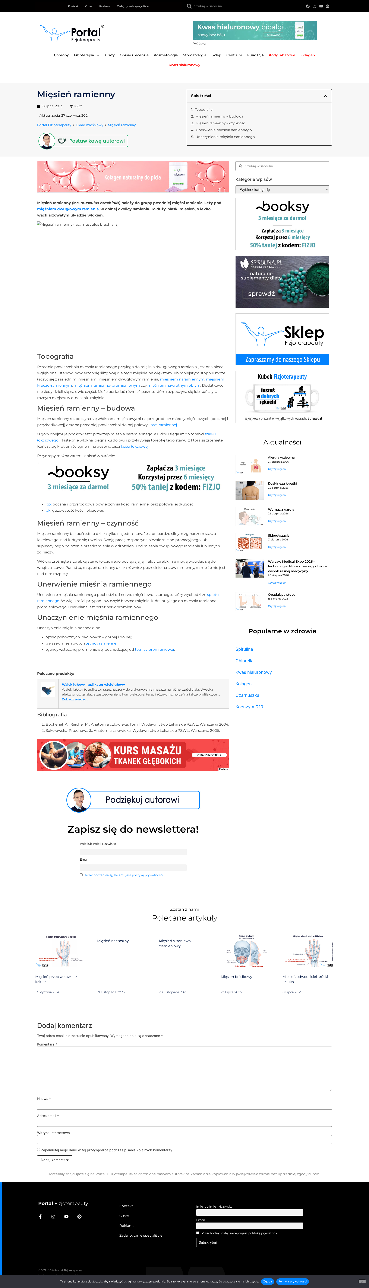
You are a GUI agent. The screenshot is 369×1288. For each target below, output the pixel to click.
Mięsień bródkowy (236, 977)
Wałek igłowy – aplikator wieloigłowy (93, 684)
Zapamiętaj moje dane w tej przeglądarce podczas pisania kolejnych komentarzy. (107, 1150)
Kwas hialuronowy (254, 672)
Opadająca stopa (282, 594)
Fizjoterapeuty (63, 1203)
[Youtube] (321, 6)
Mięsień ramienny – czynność (220, 123)
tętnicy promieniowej (154, 649)
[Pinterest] (327, 6)
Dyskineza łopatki (282, 483)
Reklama (104, 6)
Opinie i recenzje (134, 55)
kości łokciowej (135, 446)
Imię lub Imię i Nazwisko (214, 1206)
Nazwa (44, 1098)
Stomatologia (194, 55)
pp (48, 504)
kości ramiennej (162, 425)
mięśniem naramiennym (182, 379)
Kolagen (244, 683)
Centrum (234, 55)
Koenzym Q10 (249, 706)
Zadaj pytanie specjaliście (133, 6)
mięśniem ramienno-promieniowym (107, 385)
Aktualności (282, 442)
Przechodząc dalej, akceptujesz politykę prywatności (124, 875)
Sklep (216, 55)
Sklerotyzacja (279, 535)
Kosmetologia (166, 55)
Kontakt (73, 6)
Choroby (61, 55)
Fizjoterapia (84, 55)
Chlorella (244, 660)
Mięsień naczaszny (113, 941)
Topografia (203, 109)
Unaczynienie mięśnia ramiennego (225, 137)
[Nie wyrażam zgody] (362, 1281)
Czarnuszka (247, 695)
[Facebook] (308, 6)
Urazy (110, 55)
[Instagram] (314, 6)
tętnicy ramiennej (101, 643)
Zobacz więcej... (75, 699)
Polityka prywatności (292, 1281)
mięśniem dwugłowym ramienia (68, 209)
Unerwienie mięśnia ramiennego (224, 130)
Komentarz (47, 1044)
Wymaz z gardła (281, 509)
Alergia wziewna (281, 457)
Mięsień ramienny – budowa (219, 116)
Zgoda (267, 1281)
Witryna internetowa (53, 1132)
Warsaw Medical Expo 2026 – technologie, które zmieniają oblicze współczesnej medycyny (297, 566)
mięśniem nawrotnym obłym (174, 385)
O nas (88, 6)
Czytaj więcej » (277, 468)
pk (48, 510)
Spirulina (244, 649)
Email (200, 1220)
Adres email (48, 1115)
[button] (325, 96)
